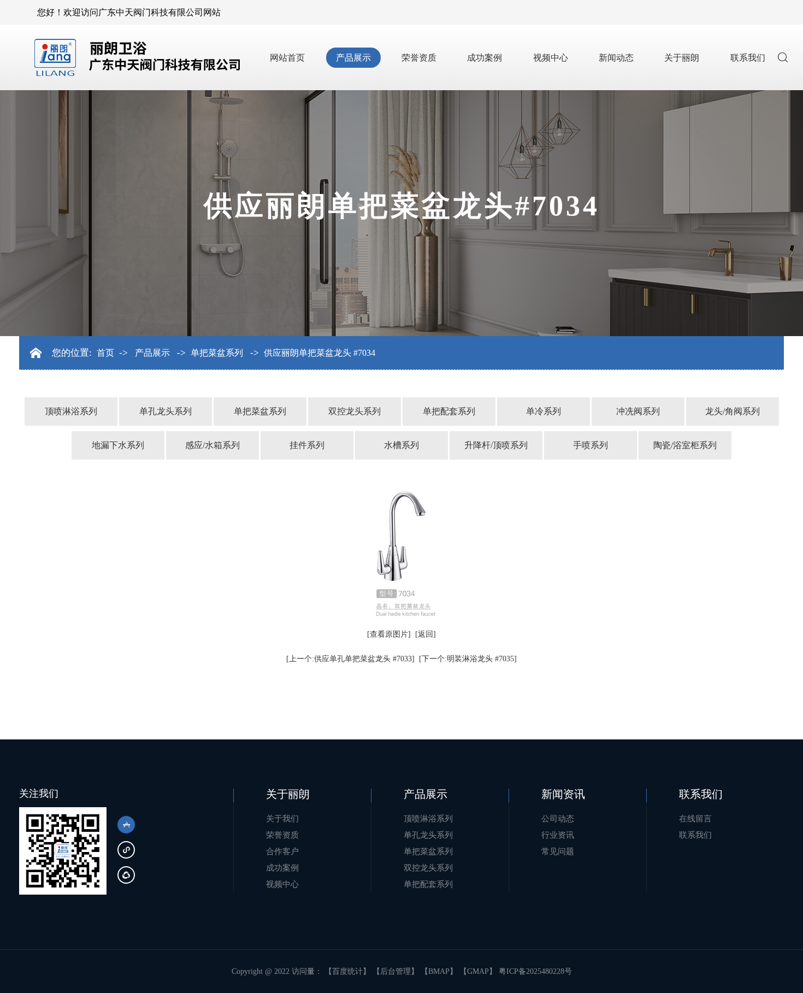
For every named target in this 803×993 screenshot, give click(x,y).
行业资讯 (557, 835)
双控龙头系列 (354, 411)
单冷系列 (543, 411)
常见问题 (557, 851)
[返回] (425, 634)
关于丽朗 (681, 57)
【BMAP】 (439, 971)
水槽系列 (401, 445)
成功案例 (484, 57)
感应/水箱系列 (212, 445)
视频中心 (550, 57)
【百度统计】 (347, 971)
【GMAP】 (478, 971)
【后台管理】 (395, 971)
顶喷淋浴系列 (71, 411)
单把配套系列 (449, 411)
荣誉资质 (419, 57)
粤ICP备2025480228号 (535, 971)
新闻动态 (616, 57)
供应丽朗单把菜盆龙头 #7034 (319, 353)
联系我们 (747, 57)
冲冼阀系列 (638, 411)
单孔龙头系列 (165, 411)
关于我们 (282, 818)
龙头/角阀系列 (732, 411)
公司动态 (557, 818)
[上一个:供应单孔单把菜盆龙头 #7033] (350, 659)
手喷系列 (590, 445)
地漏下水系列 (118, 445)
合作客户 (282, 851)
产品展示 (353, 57)
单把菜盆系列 (217, 353)
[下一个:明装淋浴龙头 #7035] (468, 659)
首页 (105, 353)
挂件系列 (307, 445)
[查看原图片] (389, 634)
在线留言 (695, 818)
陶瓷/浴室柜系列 (685, 445)
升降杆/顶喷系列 (496, 445)
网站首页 (287, 57)
